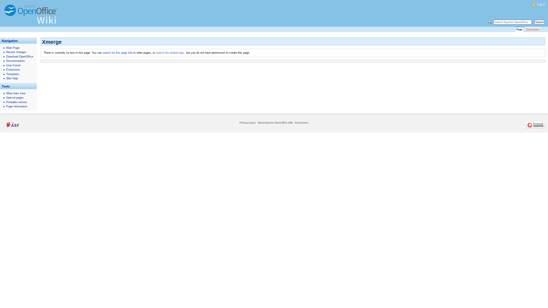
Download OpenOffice (19, 56)
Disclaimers (301, 122)
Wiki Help (12, 78)
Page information (16, 106)
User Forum (13, 65)
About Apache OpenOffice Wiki (275, 122)
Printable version (16, 102)
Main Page (12, 47)
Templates (12, 74)
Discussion (532, 29)
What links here (15, 93)
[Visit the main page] (32, 16)
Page (519, 29)
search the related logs (170, 52)
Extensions (13, 69)
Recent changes (16, 52)
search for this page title (118, 52)
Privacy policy (248, 122)
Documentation (15, 60)
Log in (541, 4)
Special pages (15, 97)
